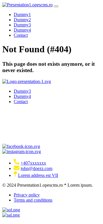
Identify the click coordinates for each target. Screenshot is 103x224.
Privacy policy (27, 194)
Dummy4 (22, 30)
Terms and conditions (33, 200)
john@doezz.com (36, 168)
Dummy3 (22, 24)
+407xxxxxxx (33, 163)
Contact (21, 35)
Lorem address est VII (38, 175)
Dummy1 (22, 14)
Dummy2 (22, 19)
